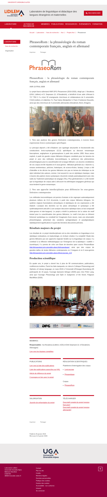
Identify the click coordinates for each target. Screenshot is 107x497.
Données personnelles (43, 478)
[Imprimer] (38, 52)
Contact (38, 468)
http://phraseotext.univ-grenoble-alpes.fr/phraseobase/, (50, 247)
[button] (18, 2)
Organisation (9, 51)
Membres (45, 24)
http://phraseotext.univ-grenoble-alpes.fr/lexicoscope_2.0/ (51, 253)
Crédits (38, 473)
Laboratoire (11, 24)
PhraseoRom (69, 385)
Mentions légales (41, 475)
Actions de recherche (28, 25)
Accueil (32, 32)
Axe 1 (63, 32)
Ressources (71, 24)
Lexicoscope (69, 369)
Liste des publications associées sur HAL (45, 369)
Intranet (38, 488)
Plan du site (40, 470)
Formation (97, 24)
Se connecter (40, 491)
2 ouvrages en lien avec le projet (42, 377)
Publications (57, 24)
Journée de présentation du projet (42, 402)
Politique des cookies (43, 481)
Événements (85, 24)
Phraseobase (70, 374)
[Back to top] (100, 469)
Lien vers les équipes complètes (41, 351)
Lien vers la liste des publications (42, 366)
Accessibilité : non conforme (45, 486)
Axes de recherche (52, 32)
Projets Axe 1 (71, 32)
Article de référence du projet (40, 373)
